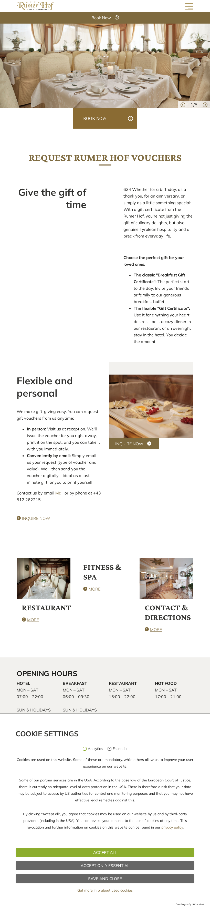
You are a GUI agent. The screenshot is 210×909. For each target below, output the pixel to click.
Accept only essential (105, 865)
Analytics (95, 749)
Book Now (101, 17)
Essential (120, 749)
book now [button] (94, 118)
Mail (59, 492)
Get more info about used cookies (105, 890)
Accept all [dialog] (105, 852)
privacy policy (172, 827)
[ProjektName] (35, 5)
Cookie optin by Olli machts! (189, 904)
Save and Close (105, 878)
